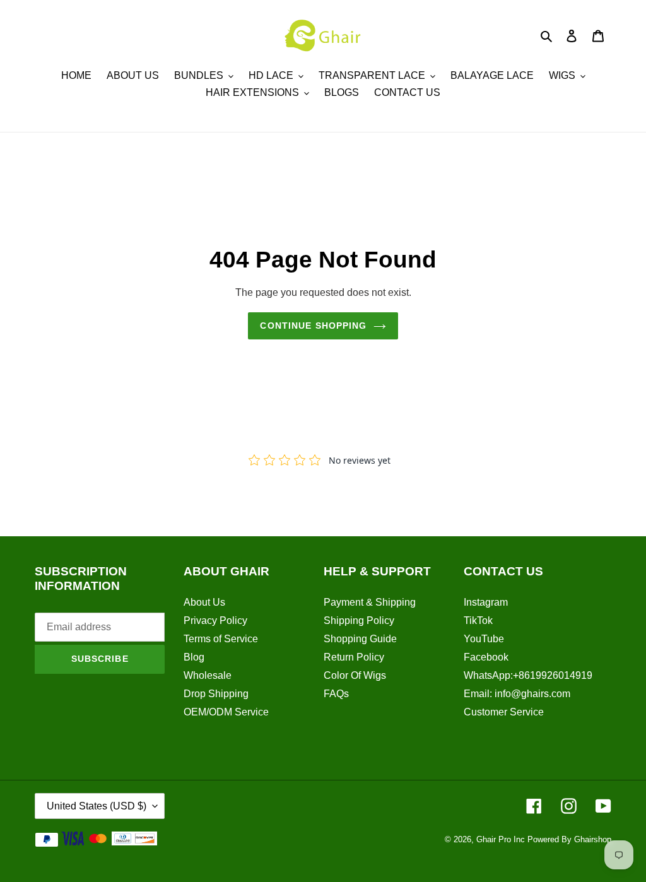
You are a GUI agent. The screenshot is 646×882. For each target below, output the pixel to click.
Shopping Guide (360, 638)
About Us (204, 602)
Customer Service (504, 712)
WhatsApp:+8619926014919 (528, 675)
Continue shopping (313, 325)
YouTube (484, 638)
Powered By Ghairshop (569, 839)
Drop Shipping (216, 693)
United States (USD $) (96, 806)
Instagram (486, 602)
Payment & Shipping (370, 602)
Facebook (486, 657)
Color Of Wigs (355, 675)
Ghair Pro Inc (500, 839)
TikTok (478, 620)
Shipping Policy (359, 620)
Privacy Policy (215, 620)
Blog (194, 657)
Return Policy (354, 657)
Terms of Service (221, 638)
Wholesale (208, 675)
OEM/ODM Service (226, 712)
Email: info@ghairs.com (517, 693)
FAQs (336, 693)
